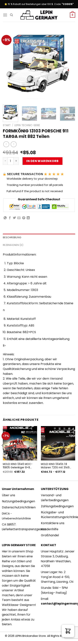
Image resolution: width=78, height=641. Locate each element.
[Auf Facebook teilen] (9, 218)
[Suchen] (11, 15)
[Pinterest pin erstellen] (23, 218)
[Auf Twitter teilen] (14, 218)
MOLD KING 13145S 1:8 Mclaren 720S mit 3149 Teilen (55, 465)
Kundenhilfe (49, 529)
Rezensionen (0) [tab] (13, 245)
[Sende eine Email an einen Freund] (18, 218)
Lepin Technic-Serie (27, 125)
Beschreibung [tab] (12, 237)
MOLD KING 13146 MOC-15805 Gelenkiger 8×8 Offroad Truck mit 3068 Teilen (18, 465)
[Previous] (9, 65)
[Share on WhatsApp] (5, 218)
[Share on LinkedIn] (28, 218)
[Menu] (5, 15)
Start (7, 125)
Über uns (8, 495)
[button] (68, 631)
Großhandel (50, 535)
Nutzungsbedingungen (18, 501)
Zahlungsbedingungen (57, 506)
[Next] (69, 65)
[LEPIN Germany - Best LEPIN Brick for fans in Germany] (39, 15)
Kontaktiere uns (52, 523)
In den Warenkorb (42, 161)
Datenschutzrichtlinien (19, 507)
